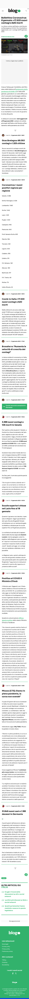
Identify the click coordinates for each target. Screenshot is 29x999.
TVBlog (4, 960)
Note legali (5, 944)
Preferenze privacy (7, 951)
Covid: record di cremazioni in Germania (16, 406)
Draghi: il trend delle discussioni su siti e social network (14, 894)
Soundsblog (5, 965)
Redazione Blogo (8, 36)
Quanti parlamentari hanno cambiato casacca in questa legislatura (15, 908)
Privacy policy (6, 949)
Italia (3, 878)
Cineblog (4, 962)
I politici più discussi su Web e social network (16, 901)
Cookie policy (6, 946)
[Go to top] (25, 993)
